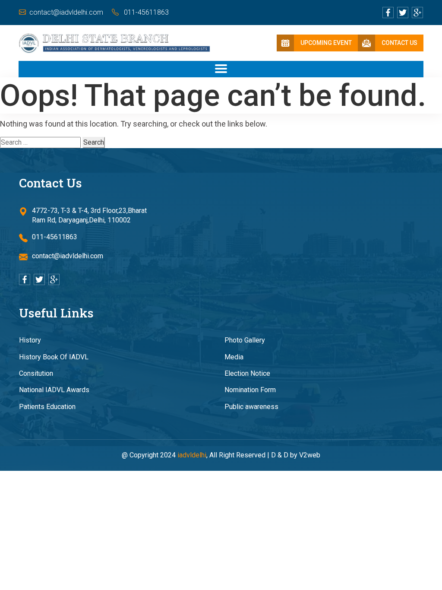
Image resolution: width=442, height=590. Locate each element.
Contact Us (399, 42)
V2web (309, 455)
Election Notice (247, 373)
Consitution (36, 373)
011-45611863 (145, 12)
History (30, 340)
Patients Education (47, 407)
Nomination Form (250, 390)
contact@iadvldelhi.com (66, 12)
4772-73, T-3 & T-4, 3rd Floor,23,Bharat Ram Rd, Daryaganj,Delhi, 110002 (89, 215)
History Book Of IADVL (53, 357)
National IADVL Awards (54, 390)
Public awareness (251, 407)
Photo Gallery (244, 340)
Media (233, 357)
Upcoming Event (326, 42)
